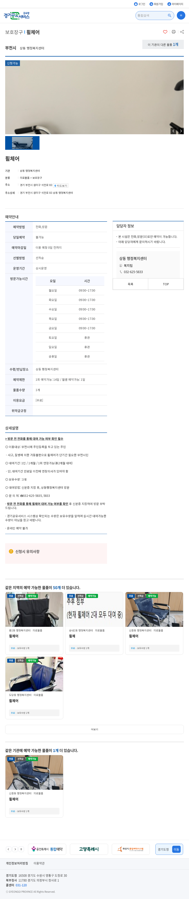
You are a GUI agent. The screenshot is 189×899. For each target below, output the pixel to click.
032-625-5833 (133, 271)
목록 (130, 284)
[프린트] (174, 32)
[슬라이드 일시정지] (21, 849)
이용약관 (39, 863)
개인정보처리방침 (17, 863)
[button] (8, 849)
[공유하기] (182, 32)
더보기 (94, 729)
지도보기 (62, 185)
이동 (176, 849)
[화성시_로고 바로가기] (90, 849)
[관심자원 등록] (165, 32)
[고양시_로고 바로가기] (48, 849)
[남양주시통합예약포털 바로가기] (132, 849)
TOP (166, 284)
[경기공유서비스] (17, 16)
